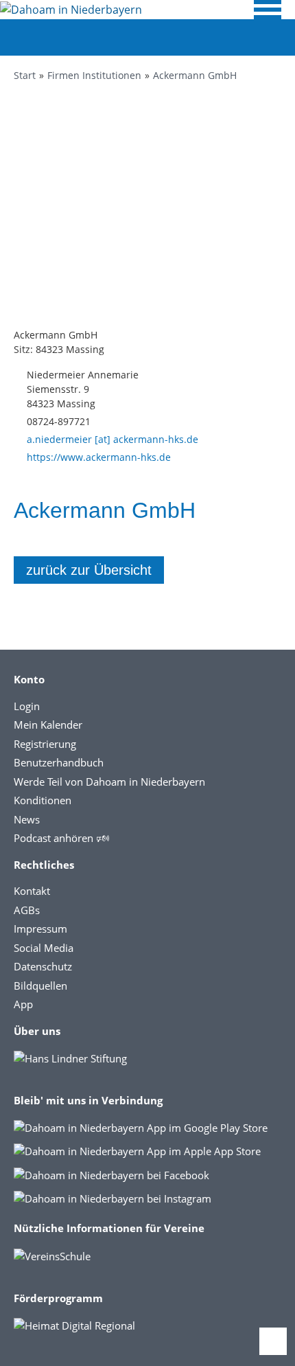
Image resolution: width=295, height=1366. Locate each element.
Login (27, 706)
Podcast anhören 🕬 (61, 838)
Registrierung (45, 744)
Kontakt (32, 891)
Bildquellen (40, 985)
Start (25, 75)
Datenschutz (43, 966)
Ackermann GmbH (195, 75)
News (27, 819)
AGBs (27, 910)
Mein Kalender (48, 724)
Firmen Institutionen (94, 75)
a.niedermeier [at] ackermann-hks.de (112, 439)
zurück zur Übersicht (89, 570)
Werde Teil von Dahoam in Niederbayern (109, 781)
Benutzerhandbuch (59, 762)
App (23, 1004)
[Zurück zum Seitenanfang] (273, 1341)
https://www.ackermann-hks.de (99, 457)
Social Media (43, 948)
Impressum (40, 928)
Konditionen (42, 800)
